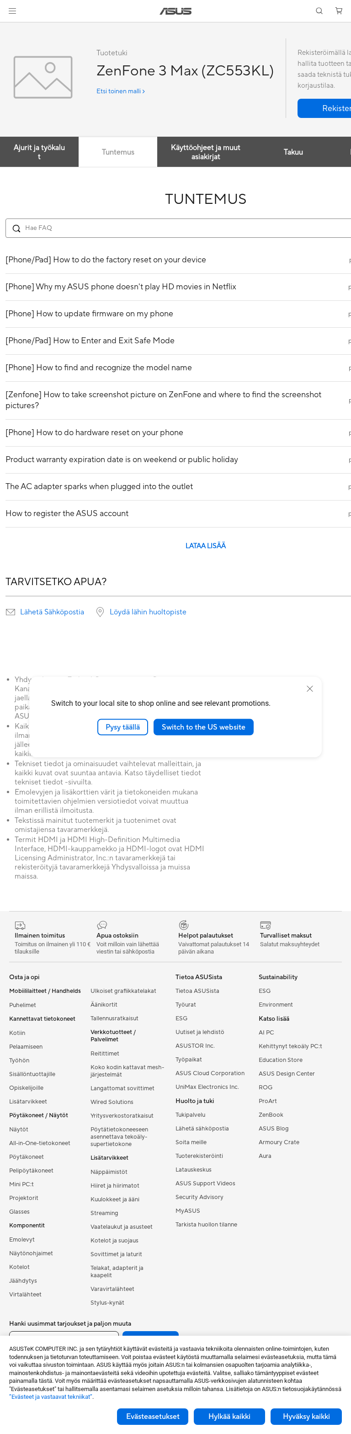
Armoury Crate (279, 1142)
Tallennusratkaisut (114, 1018)
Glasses (19, 1211)
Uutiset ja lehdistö (200, 1032)
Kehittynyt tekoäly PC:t (290, 1046)
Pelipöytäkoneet (31, 1170)
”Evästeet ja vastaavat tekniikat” (50, 1396)
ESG (181, 1018)
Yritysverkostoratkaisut (122, 1115)
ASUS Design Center (287, 1073)
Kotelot (19, 1267)
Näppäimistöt (109, 1172)
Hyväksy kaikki (306, 1416)
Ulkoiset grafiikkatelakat (123, 991)
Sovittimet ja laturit (116, 1254)
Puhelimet (22, 1005)
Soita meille (191, 1142)
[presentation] (10, 612)
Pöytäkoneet (26, 1157)
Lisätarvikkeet (28, 1101)
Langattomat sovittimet (122, 1088)
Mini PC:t (21, 1184)
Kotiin (17, 1033)
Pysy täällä (123, 726)
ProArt (268, 1101)
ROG (265, 1087)
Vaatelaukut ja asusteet (121, 1227)
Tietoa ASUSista (197, 991)
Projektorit (23, 1198)
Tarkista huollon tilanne (206, 1224)
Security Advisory (199, 1197)
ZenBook (271, 1115)
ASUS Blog (274, 1128)
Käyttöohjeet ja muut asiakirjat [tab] (205, 152)
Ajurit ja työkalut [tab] (39, 152)
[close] (310, 688)
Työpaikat (189, 1059)
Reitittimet (104, 1053)
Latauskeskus (194, 1169)
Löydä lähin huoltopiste (148, 612)
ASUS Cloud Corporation (210, 1073)
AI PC (266, 1032)
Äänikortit (103, 1004)
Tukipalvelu (190, 1115)
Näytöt (18, 1129)
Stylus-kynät (107, 1302)
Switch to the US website (203, 726)
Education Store (281, 1060)
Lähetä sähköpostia (202, 1128)
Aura (265, 1156)
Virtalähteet (25, 1294)
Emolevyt (22, 1239)
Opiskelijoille (26, 1088)
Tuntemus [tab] (118, 152)
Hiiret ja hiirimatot (114, 1185)
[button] (12, 11)
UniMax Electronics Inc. (207, 1087)
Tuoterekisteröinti (199, 1156)
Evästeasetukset (153, 1416)
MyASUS (188, 1211)
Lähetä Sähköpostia (52, 612)
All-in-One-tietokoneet (39, 1143)
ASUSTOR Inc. (195, 1046)
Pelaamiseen (26, 1046)
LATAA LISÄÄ (206, 546)
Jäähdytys (23, 1281)
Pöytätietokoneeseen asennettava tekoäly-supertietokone (119, 1137)
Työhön (19, 1060)
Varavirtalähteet (112, 1289)
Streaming (104, 1213)
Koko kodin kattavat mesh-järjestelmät (127, 1071)
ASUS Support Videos (205, 1183)
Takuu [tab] (293, 152)
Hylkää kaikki (229, 1416)
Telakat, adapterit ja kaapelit (117, 1271)
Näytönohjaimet (31, 1253)
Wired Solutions (111, 1102)
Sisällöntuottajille (32, 1074)
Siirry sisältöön (11, 28)
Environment (276, 1004)
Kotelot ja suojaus (114, 1240)
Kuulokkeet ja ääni (114, 1199)
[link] (176, 11)
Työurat (186, 1004)
